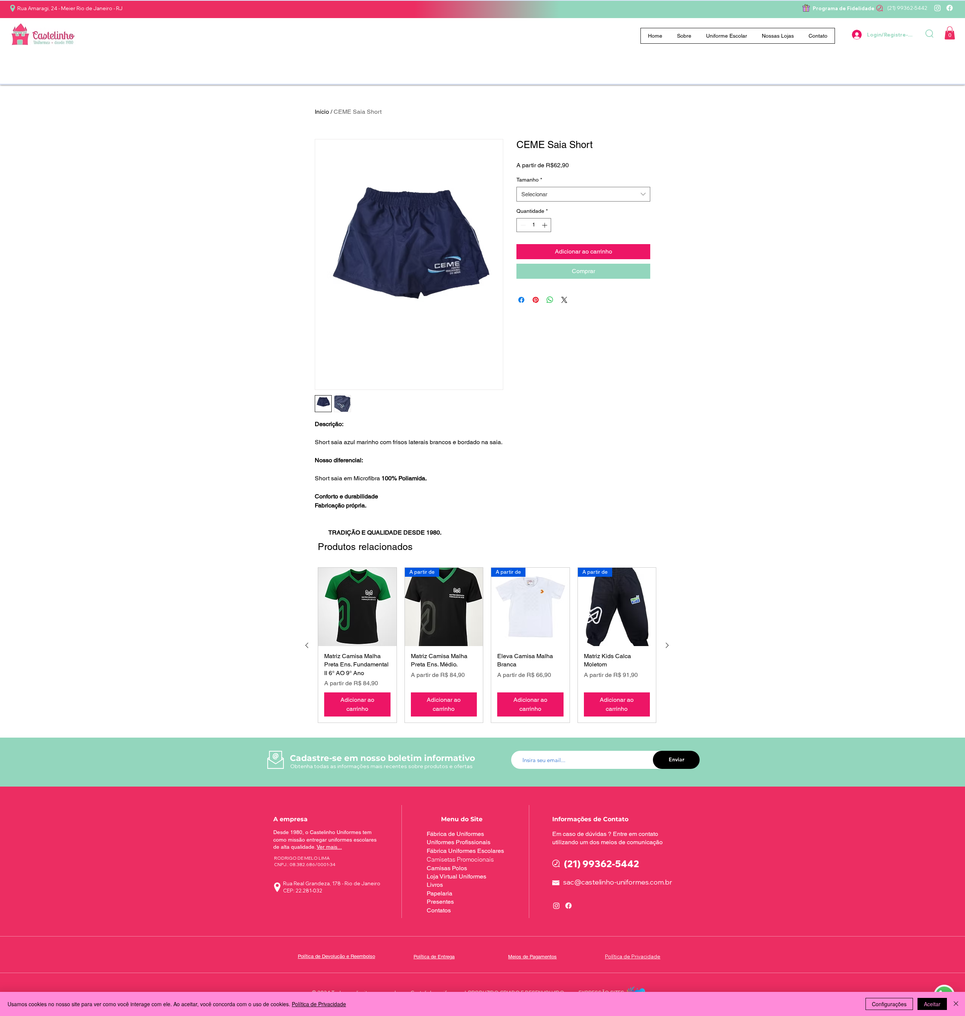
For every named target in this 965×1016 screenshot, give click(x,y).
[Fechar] (955, 1004)
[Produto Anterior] (306, 645)
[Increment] (545, 225)
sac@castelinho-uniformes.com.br (617, 882)
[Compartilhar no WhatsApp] (549, 299)
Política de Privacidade (319, 1004)
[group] (487, 645)
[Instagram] (937, 8)
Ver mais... (329, 847)
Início (322, 111)
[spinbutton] (534, 225)
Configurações (889, 1004)
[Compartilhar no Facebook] (521, 299)
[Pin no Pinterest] (535, 299)
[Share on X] (564, 299)
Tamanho (529, 180)
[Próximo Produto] (667, 645)
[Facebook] (949, 8)
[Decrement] (522, 225)
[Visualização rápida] (357, 607)
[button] (727, 35)
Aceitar (932, 1004)
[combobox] (583, 194)
